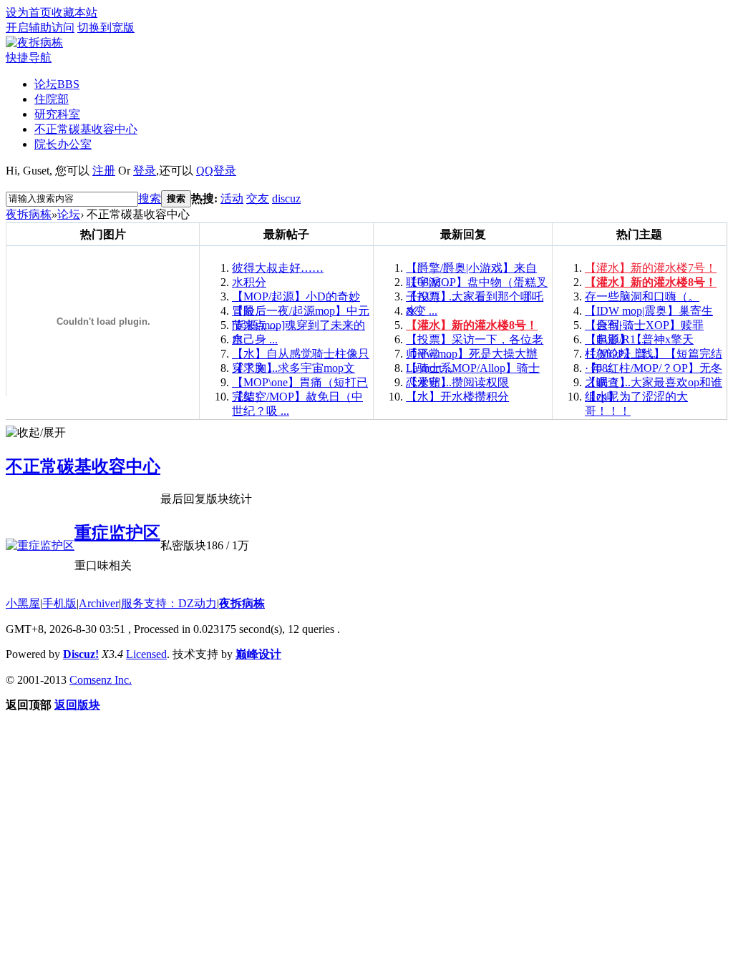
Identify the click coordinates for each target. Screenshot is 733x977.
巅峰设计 (258, 654)
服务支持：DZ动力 (169, 603)
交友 (257, 198)
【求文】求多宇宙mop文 (293, 368)
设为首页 (29, 12)
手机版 (59, 603)
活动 (231, 198)
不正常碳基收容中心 (85, 129)
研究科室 (57, 114)
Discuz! (81, 654)
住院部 (51, 99)
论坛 (56, 84)
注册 (103, 171)
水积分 (249, 282)
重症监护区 (117, 533)
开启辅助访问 (40, 27)
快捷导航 (29, 57)
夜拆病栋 (29, 214)
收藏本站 (74, 12)
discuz (286, 198)
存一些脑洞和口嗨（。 (642, 296)
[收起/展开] (36, 433)
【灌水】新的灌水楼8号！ (472, 325)
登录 (144, 171)
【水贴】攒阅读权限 (457, 382)
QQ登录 (216, 171)
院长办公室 (63, 144)
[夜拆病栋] (34, 42)
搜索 (149, 198)
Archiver (99, 603)
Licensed (146, 654)
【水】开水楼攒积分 (457, 397)
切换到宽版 (106, 27)
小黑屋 (23, 603)
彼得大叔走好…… (278, 268)
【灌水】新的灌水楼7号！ (651, 268)
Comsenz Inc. (100, 680)
